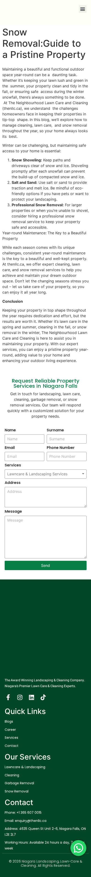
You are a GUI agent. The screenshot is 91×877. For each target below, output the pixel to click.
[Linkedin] (31, 697)
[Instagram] (19, 697)
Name (10, 430)
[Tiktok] (43, 697)
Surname (55, 430)
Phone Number (61, 448)
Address (13, 483)
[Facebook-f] (8, 697)
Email (10, 448)
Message (13, 512)
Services (13, 465)
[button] (83, 9)
